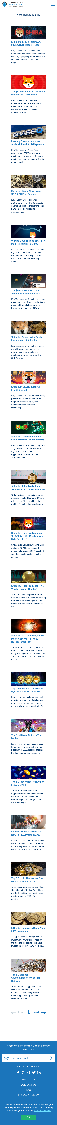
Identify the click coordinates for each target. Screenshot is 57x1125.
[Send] (50, 1058)
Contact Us (28, 1084)
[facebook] (18, 1072)
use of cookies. (42, 1110)
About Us (28, 1079)
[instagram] (28, 1072)
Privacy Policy (28, 1095)
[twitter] (34, 1072)
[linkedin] (39, 1072)
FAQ (28, 1089)
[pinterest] (23, 1072)
